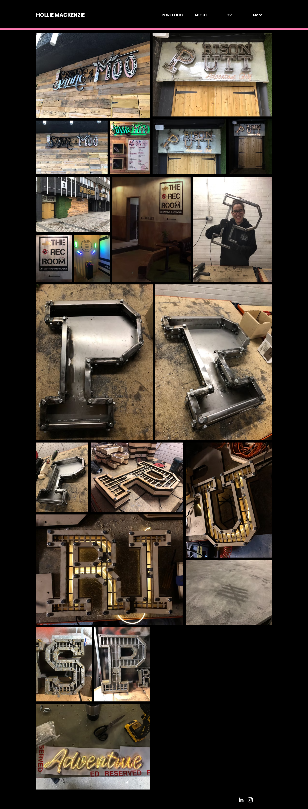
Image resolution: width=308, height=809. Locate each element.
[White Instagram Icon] (250, 799)
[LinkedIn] (241, 799)
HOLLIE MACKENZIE (60, 15)
